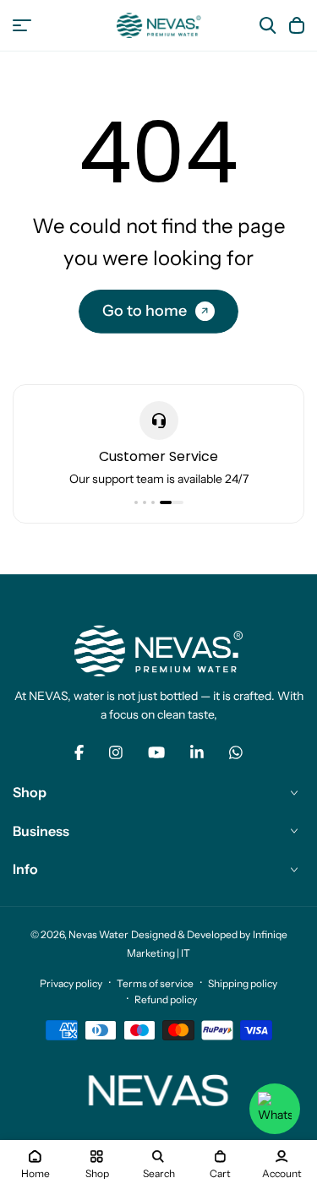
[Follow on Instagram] (116, 752)
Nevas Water (98, 934)
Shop (29, 792)
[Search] (268, 25)
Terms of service (155, 983)
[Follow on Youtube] (156, 752)
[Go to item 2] (144, 502)
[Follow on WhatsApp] (236, 752)
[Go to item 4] (171, 502)
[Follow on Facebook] (79, 752)
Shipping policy (242, 983)
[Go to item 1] (136, 502)
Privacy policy (71, 983)
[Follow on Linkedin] (197, 752)
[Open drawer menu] (22, 25)
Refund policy (165, 999)
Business (41, 831)
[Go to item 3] (153, 502)
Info (25, 869)
